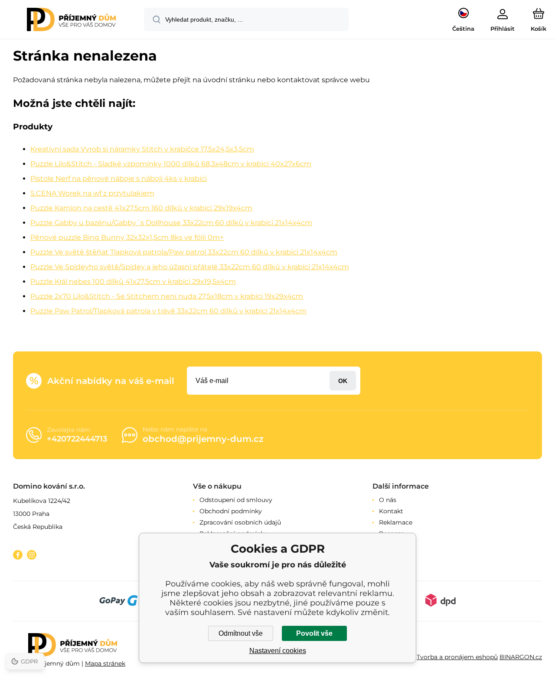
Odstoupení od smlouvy (235, 500)
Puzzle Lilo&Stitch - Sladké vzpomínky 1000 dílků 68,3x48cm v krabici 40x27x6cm (170, 164)
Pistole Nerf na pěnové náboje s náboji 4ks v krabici (118, 178)
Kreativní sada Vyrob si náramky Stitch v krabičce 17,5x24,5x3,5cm (142, 149)
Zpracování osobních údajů (240, 522)
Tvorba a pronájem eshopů (457, 657)
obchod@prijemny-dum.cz (203, 439)
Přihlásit (343, 380)
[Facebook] (18, 555)
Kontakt (391, 511)
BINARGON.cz (521, 657)
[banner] (71, 21)
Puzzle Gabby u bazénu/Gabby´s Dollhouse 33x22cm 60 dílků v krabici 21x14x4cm (171, 223)
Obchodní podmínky (230, 511)
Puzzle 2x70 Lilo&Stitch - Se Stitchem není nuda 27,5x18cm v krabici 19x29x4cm (166, 296)
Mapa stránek (105, 663)
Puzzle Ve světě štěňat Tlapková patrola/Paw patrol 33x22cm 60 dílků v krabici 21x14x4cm (183, 252)
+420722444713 (77, 439)
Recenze (391, 534)
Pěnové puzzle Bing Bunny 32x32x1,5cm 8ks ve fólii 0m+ (127, 237)
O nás (387, 500)
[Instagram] (31, 555)
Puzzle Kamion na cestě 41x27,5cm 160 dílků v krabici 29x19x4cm (141, 208)
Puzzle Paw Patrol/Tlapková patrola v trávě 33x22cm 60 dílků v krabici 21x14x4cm (168, 311)
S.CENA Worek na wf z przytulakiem (92, 193)
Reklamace (395, 522)
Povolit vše (314, 633)
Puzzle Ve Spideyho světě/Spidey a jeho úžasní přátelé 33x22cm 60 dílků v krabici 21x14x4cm (189, 267)
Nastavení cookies (277, 650)
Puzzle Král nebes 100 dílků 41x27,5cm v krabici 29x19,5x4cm (133, 281)
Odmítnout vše (241, 633)
